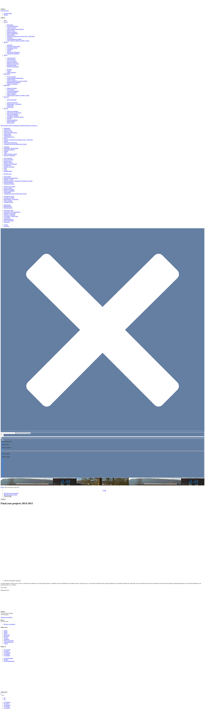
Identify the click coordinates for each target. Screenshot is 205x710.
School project (7, 129)
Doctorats (9, 69)
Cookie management (9, 661)
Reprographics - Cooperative (11, 199)
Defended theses (8, 171)
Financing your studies (9, 186)
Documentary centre (9, 196)
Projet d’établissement (12, 26)
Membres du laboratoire (13, 63)
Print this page (7, 496)
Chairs (5, 152)
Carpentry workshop (9, 198)
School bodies (7, 134)
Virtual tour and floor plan (10, 132)
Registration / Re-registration (11, 148)
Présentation (10, 25)
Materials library (8, 206)
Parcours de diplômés (12, 114)
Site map (6, 659)
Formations (10, 49)
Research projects (8, 162)
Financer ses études (12, 88)
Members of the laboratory (10, 164)
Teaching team (7, 135)
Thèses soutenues (11, 72)
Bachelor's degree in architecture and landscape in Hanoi (18, 181)
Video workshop (8, 200)
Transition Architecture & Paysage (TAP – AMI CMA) (21, 36)
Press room (6, 222)
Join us (5, 138)
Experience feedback (9, 183)
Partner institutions (8, 182)
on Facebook (7, 649)
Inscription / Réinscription (13, 46)
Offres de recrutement (12, 111)
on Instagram (7, 652)
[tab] (2, 125)
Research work (7, 174)
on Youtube (7, 654)
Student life (7, 85)
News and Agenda (8, 159)
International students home (11, 178)
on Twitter (6, 651)
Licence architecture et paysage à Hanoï (17, 81)
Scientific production (9, 167)
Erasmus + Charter (8, 179)
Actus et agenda (11, 59)
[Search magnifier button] (2, 435)
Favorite (3, 499)
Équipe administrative (12, 33)
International (7, 74)
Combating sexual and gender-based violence (15, 144)
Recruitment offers (8, 210)
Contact (6, 224)
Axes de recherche (11, 61)
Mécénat (9, 118)
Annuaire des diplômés (13, 115)
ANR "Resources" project (10, 154)
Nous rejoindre (11, 35)
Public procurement (9, 220)
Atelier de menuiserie (12, 102)
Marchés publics (11, 121)
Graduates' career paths (10, 213)
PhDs (5, 168)
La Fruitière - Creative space (11, 216)
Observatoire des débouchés (14, 112)
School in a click (8, 131)
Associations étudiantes (13, 91)
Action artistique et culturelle (14, 39)
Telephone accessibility (6, 617)
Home (2, 487)
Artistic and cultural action (10, 142)
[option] (104, 698)
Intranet (6, 15)
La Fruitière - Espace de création (15, 117)
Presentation (7, 128)
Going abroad (7, 176)
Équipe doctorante (11, 65)
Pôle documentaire (11, 99)
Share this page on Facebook (11, 493)
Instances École (11, 30)
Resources (6, 97)
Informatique (10, 107)
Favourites (6, 226)
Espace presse (10, 122)
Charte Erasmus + (11, 79)
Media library (7, 205)
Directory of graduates (9, 155)
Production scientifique (13, 66)
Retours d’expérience (12, 84)
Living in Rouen (8, 188)
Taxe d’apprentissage (12, 120)
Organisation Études (12, 48)
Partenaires (10, 37)
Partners (6, 141)
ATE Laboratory (8, 158)
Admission (9, 45)
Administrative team (9, 137)
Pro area (6, 108)
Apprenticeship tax (8, 219)
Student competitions (9, 191)
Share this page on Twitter (10, 494)
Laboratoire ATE (11, 58)
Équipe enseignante (12, 32)
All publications (8, 13)
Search (3, 9)
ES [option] (4, 699)
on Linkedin (7, 655)
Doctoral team (7, 165)
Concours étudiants (12, 92)
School (5, 22)
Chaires (9, 50)
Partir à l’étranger (11, 76)
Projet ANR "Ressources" (13, 52)
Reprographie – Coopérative (14, 104)
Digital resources (8, 207)
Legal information (8, 658)
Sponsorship (7, 217)
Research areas (7, 161)
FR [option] (4, 698)
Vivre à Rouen (10, 89)
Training (6, 151)
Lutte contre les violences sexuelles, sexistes (18, 40)
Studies (6, 42)
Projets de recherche (12, 62)
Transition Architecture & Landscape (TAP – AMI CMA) (18, 139)
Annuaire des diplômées (13, 53)
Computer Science (8, 202)
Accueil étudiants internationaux (15, 78)
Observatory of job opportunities (12, 212)
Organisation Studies (9, 149)
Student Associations (9, 189)
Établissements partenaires (13, 82)
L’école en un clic (11, 27)
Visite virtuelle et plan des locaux (15, 29)
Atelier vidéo (10, 105)
